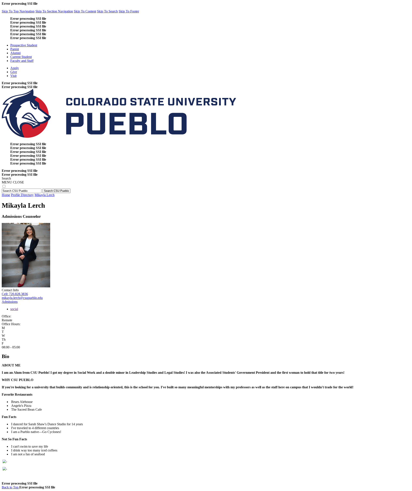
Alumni (15, 53)
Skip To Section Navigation (54, 11)
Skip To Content (85, 11)
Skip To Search (107, 11)
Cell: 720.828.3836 (15, 294)
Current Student (21, 57)
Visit (13, 76)
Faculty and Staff (21, 61)
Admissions (10, 301)
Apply (14, 68)
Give (13, 72)
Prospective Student (23, 45)
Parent (14, 49)
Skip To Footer (129, 11)
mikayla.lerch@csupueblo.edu (22, 298)
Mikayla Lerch (45, 195)
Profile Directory (22, 195)
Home (6, 195)
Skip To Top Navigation (18, 11)
